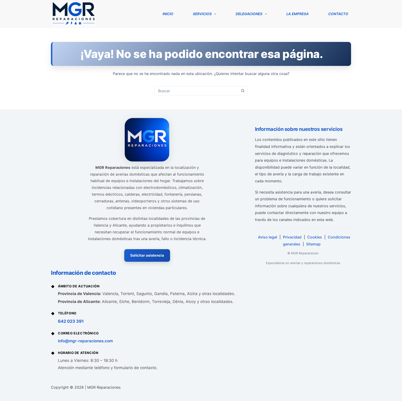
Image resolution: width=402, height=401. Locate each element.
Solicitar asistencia (147, 255)
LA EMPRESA (297, 14)
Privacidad (292, 237)
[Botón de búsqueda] (242, 90)
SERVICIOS (202, 14)
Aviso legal (267, 237)
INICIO (168, 14)
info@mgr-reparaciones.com (85, 341)
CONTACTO (338, 14)
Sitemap (313, 244)
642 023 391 (71, 321)
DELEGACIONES (249, 14)
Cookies (314, 237)
